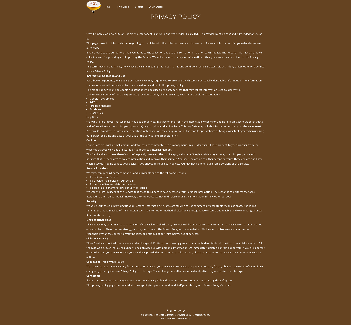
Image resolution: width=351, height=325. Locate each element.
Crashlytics (96, 113)
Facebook (95, 109)
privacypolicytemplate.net (149, 285)
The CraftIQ (160, 314)
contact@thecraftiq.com (218, 280)
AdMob (94, 102)
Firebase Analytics (100, 105)
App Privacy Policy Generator (215, 285)
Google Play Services (102, 98)
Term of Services (167, 319)
